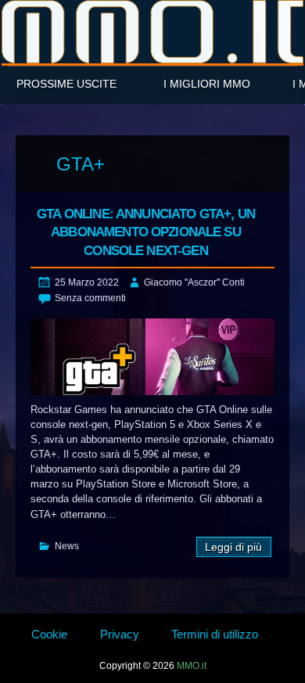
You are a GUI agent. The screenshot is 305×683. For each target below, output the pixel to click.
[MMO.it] (152, 31)
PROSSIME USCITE (66, 83)
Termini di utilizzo (214, 634)
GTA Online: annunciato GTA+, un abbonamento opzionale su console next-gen (146, 233)
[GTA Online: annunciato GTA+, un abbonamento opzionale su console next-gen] (152, 356)
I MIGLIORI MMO (206, 83)
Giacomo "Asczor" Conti (194, 282)
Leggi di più (233, 547)
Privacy (119, 634)
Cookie (49, 634)
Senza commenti (90, 298)
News (67, 546)
